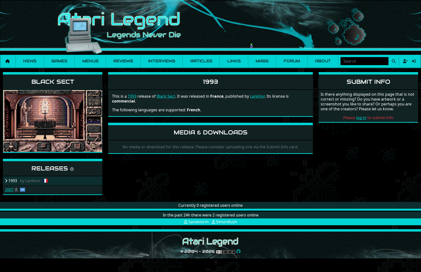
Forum (292, 61)
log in (361, 117)
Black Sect (52, 81)
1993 (132, 96)
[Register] (404, 61)
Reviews (123, 61)
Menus (90, 61)
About (323, 61)
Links (234, 61)
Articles (201, 61)
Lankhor (257, 96)
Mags (262, 61)
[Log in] (414, 61)
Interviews (161, 61)
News (29, 61)
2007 (9, 189)
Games (59, 61)
